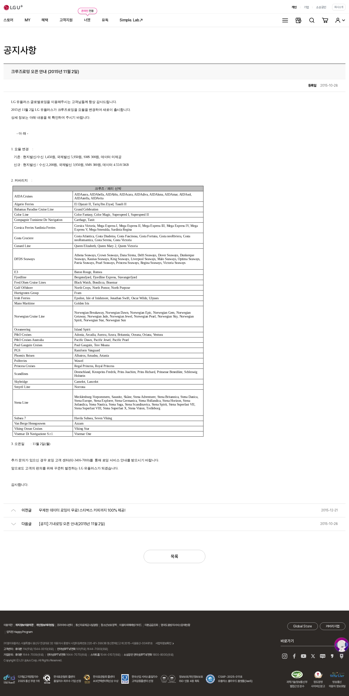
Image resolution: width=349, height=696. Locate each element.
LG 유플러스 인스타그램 (284, 656)
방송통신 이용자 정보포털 (337, 675)
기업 (306, 7)
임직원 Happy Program (19, 632)
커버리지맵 (333, 626)
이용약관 (8, 625)
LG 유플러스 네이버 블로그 (341, 656)
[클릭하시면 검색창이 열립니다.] (311, 20)
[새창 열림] (341, 644)
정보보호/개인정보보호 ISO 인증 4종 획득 (191, 679)
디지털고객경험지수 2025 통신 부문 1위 (29, 679)
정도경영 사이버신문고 (318, 675)
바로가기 (287, 641)
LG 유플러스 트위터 (313, 656)
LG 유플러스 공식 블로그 (322, 656)
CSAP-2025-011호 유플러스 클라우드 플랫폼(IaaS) (235, 679)
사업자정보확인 (163, 643)
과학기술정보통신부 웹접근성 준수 (297, 675)
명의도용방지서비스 (171, 625)
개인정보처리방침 (45, 625)
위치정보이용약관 (24, 625)
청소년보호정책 (108, 625)
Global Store (302, 626)
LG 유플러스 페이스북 (294, 656)
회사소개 (338, 7)
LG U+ (13, 7)
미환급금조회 (151, 625)
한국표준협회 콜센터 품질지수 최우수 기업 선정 (67, 679)
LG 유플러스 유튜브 (303, 656)
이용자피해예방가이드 (130, 625)
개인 (294, 7)
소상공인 (321, 7)
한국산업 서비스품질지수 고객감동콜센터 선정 (145, 679)
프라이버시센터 (65, 625)
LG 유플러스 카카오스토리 (332, 656)
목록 (174, 556)
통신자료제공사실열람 (86, 625)
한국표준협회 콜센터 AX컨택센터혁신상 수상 (105, 679)
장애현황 (185, 625)
